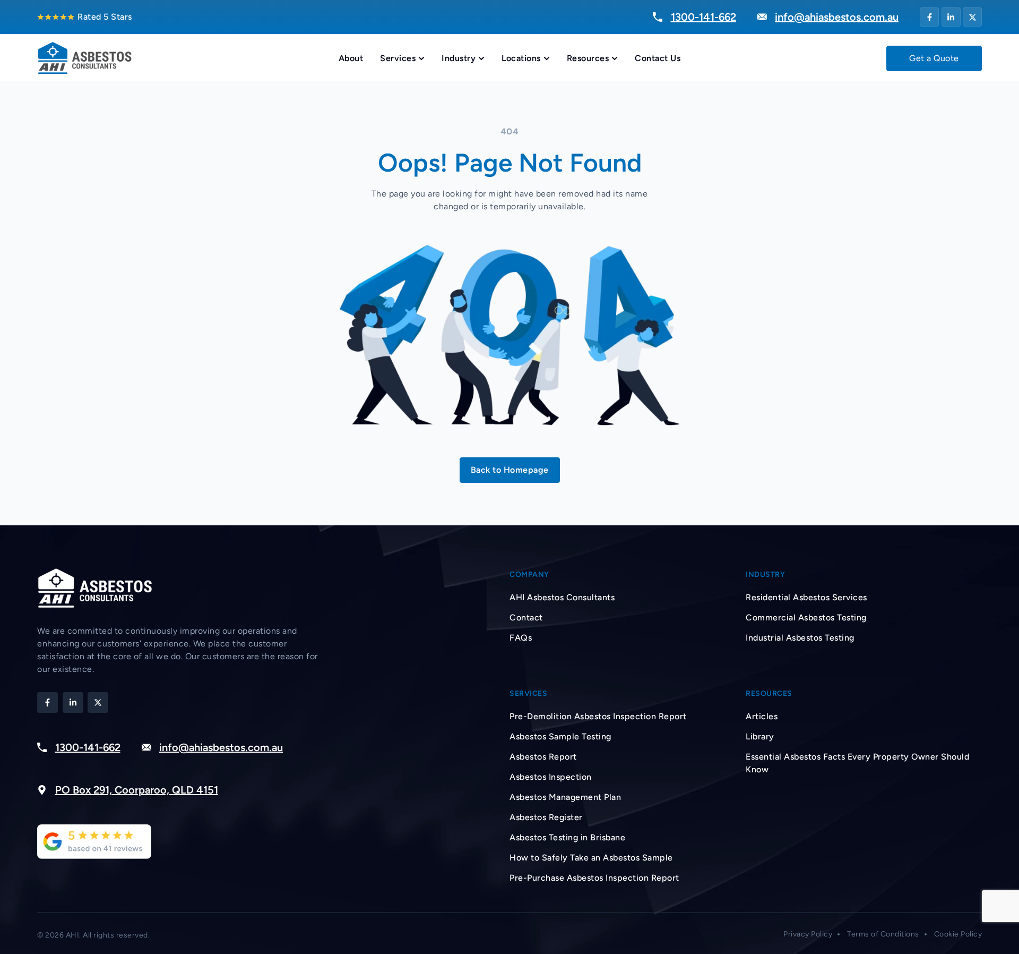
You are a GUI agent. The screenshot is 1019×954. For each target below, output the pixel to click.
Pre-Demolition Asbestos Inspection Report (598, 716)
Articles (762, 716)
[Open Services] (421, 58)
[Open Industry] (481, 58)
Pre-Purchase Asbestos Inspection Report (594, 878)
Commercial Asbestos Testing (806, 617)
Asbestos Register (546, 817)
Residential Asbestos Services (806, 597)
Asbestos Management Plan (565, 797)
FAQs (521, 638)
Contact (526, 617)
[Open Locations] (546, 58)
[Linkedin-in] (951, 17)
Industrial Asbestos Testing (800, 638)
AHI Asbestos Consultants (562, 597)
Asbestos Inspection (551, 777)
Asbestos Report (543, 757)
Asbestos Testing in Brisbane (567, 837)
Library (760, 736)
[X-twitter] (972, 17)
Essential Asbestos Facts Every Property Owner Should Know (857, 763)
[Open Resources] (614, 58)
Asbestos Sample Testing (560, 736)
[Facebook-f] (929, 17)
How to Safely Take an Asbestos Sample (591, 858)
